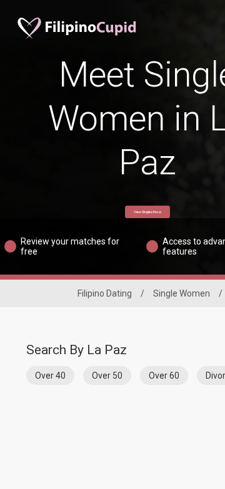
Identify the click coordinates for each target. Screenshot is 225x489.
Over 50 (107, 376)
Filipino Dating (105, 293)
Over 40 (50, 376)
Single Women (181, 293)
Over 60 (164, 376)
